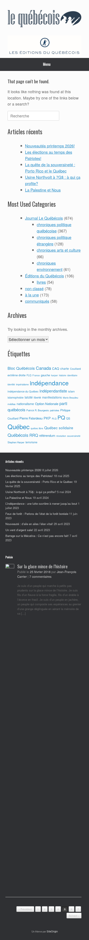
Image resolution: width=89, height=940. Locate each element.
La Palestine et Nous (43, 190)
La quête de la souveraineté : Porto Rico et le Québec (39, 482)
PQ (61, 417)
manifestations (52, 397)
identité (11, 384)
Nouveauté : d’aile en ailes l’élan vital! (29, 524)
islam (71, 391)
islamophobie (16, 397)
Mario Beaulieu (70, 397)
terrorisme (31, 442)
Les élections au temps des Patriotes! (29, 476)
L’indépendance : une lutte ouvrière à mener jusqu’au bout (41, 503)
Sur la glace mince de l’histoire (42, 566)
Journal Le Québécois (44, 218)
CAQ (55, 368)
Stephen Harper (16, 442)
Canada (43, 368)
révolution (61, 435)
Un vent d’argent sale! (19, 530)
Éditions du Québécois (44, 276)
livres (41, 282)
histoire (62, 375)
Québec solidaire (58, 427)
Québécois (18, 435)
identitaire (72, 375)
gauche (45, 375)
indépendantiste (53, 391)
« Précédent (25, 909)
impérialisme (22, 384)
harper (54, 375)
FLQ (29, 375)
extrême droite (16, 375)
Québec (19, 426)
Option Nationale (46, 403)
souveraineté (73, 435)
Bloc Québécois (21, 368)
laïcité (29, 397)
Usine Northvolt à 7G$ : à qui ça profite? (30, 492)
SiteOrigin (52, 931)
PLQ (54, 418)
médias (12, 404)
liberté (37, 397)
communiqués (37, 301)
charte (64, 368)
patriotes (54, 410)
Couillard (75, 369)
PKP (47, 418)
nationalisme (25, 404)
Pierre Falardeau (31, 418)
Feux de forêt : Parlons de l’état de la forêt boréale (36, 514)
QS (68, 418)
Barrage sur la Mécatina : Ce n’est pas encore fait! (37, 536)
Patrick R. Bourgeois (37, 410)
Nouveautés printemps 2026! (50, 146)
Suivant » (74, 915)
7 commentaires (40, 576)
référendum (47, 435)
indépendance (49, 382)
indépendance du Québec (23, 391)
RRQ (33, 435)
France (36, 375)
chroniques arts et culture (59, 250)
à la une (32, 295)
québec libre (37, 428)
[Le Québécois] (44, 19)
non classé (34, 288)
